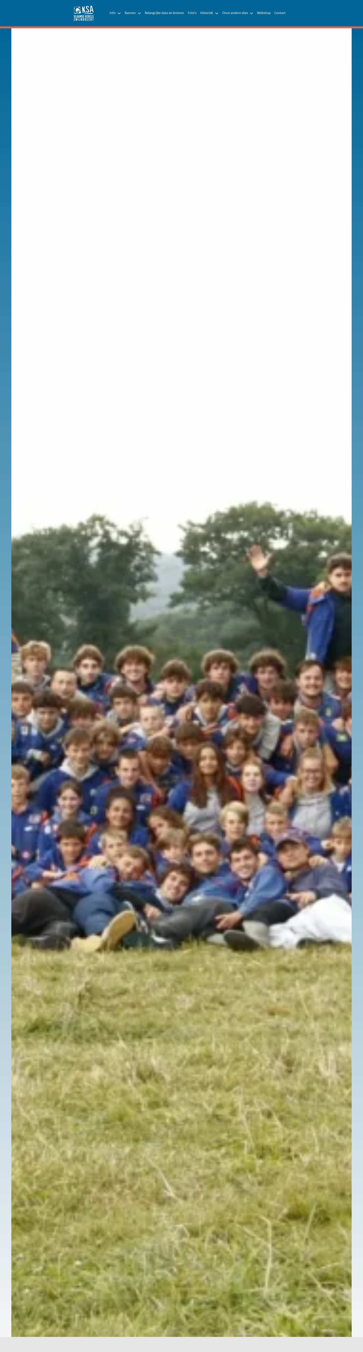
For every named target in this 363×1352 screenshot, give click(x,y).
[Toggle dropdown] (119, 13)
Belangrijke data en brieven (164, 13)
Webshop (264, 13)
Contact (279, 13)
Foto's (192, 13)
